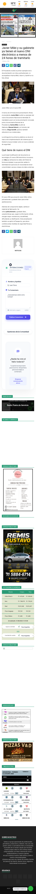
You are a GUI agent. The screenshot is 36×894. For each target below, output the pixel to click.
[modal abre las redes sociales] (18, 65)
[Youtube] (18, 881)
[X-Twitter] (25, 876)
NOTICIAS (18, 250)
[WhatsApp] (30, 876)
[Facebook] (5, 876)
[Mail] (15, 876)
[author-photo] (18, 248)
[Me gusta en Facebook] (15, 65)
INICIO (8, 888)
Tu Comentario (13, 290)
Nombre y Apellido (14, 281)
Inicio (3, 41)
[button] (3, 10)
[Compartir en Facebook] (3, 65)
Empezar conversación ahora (18, 381)
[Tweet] (7, 65)
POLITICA (9, 41)
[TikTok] (20, 876)
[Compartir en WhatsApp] (11, 65)
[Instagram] (10, 876)
